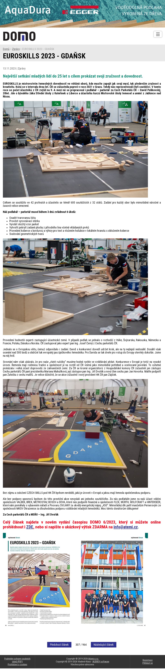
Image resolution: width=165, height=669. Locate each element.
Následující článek (104, 644)
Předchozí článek (59, 644)
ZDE (29, 527)
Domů (6, 49)
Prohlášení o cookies (17, 664)
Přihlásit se (147, 663)
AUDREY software (100, 661)
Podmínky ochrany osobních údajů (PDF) (17, 660)
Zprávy (16, 49)
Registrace (148, 660)
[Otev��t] (158, 34)
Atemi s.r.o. (93, 658)
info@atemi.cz (126, 527)
